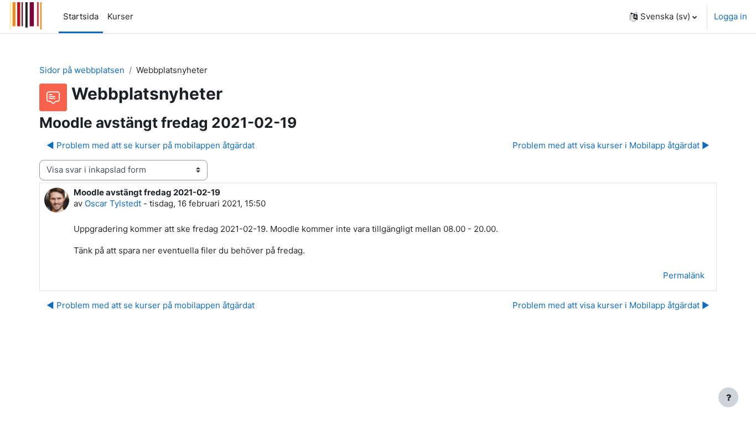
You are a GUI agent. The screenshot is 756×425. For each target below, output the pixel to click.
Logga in (730, 16)
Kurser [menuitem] (120, 16)
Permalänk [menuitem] (684, 275)
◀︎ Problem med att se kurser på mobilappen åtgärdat (150, 145)
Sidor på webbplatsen (82, 70)
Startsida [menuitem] (81, 16)
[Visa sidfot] (728, 397)
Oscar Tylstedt (113, 203)
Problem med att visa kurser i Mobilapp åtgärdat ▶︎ (611, 145)
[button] (663, 16)
